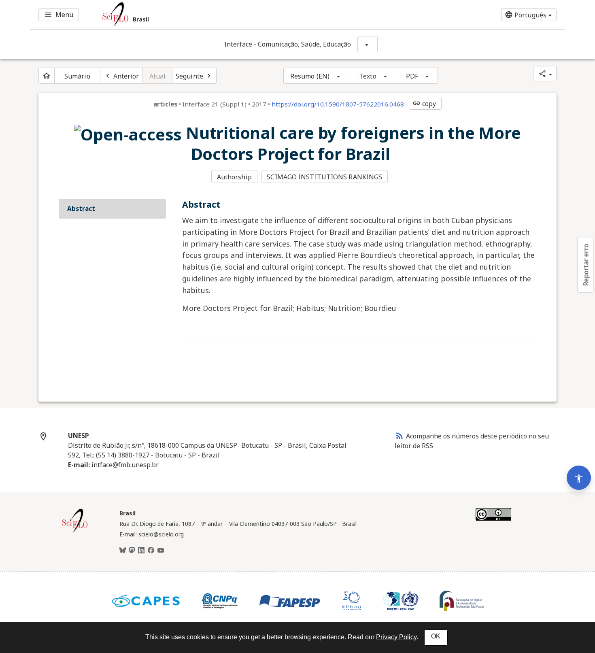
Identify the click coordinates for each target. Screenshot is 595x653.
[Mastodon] (132, 550)
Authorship (234, 176)
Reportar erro (585, 265)
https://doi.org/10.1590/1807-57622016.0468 (338, 104)
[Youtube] (160, 550)
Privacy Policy (396, 637)
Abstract (81, 208)
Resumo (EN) (309, 76)
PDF (412, 76)
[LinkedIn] (141, 550)
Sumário (77, 76)
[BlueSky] (122, 550)
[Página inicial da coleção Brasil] (75, 531)
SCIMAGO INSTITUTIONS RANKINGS (324, 176)
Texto (367, 76)
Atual (157, 76)
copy (424, 103)
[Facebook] (151, 550)
